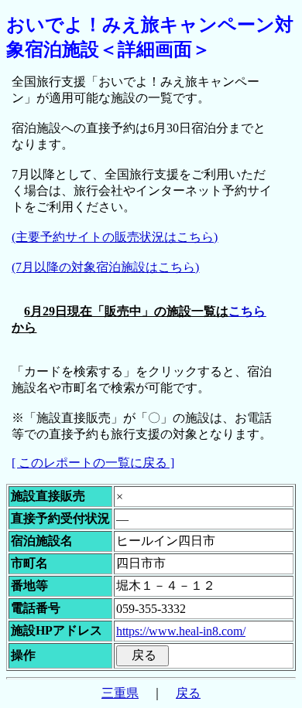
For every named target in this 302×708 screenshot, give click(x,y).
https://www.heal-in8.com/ (180, 631)
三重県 (120, 692)
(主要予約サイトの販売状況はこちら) (115, 236)
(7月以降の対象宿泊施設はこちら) (105, 267)
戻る (188, 692)
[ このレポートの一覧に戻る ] (93, 462)
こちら (247, 311)
